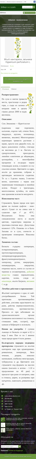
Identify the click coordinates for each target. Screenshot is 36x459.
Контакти (2, 1)
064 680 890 (8, 398)
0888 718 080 (8, 404)
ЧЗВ (25, 1)
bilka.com (8, 7)
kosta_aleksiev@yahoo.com (12, 396)
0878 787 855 (8, 401)
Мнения (13, 89)
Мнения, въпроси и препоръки (14, 1)
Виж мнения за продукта (9, 73)
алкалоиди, (7, 281)
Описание (5, 89)
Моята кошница (30, 12)
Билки (12, 66)
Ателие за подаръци (15, 450)
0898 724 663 (8, 406)
